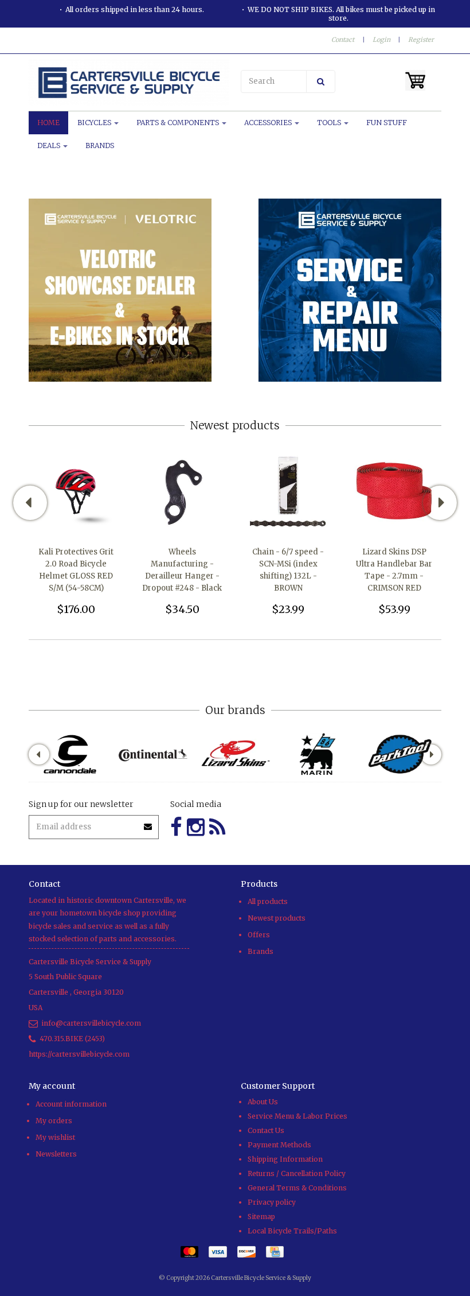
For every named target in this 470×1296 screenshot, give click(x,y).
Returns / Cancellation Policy (297, 1173)
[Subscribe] (148, 823)
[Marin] (317, 754)
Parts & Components (178, 122)
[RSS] (217, 827)
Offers (259, 934)
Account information (71, 1104)
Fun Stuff (386, 122)
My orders (54, 1120)
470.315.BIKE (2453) (72, 1038)
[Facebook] (176, 827)
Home (48, 122)
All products (268, 901)
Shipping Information (285, 1159)
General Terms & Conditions (297, 1188)
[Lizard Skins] (235, 753)
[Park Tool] (400, 754)
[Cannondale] (70, 754)
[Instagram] (196, 827)
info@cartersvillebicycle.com (91, 1023)
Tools (330, 122)
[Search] (320, 81)
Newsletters (56, 1154)
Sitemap (261, 1216)
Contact (342, 40)
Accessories (268, 122)
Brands (99, 145)
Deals (49, 145)
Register (421, 40)
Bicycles (95, 122)
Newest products (277, 918)
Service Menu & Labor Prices (297, 1116)
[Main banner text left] (120, 289)
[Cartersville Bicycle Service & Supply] (129, 83)
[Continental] (152, 754)
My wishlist (55, 1137)
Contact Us (266, 1130)
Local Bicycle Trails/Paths (292, 1231)
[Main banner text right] (349, 289)
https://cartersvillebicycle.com (79, 1054)
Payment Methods (279, 1144)
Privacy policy (272, 1202)
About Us (263, 1101)
